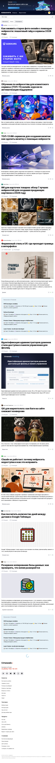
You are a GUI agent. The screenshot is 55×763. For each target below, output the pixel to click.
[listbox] (7, 17)
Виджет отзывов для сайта (8, 731)
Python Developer (9, 312)
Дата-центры (5, 743)
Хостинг (3, 719)
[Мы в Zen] (21, 673)
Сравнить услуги (5, 683)
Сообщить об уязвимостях (8, 748)
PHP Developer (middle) (11, 303)
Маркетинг (5, 449)
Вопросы (14, 12)
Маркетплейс (22, 12)
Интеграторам (5, 707)
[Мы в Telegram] (3, 673)
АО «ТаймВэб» (10, 755)
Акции (3, 698)
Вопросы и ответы (6, 690)
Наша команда (5, 741)
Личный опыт (5, 235)
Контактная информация (7, 738)
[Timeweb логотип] (27, 663)
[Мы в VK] (7, 673)
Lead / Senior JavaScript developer (14, 329)
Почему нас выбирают (7, 685)
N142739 (34, 756)
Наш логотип (4, 710)
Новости (4, 398)
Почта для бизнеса (6, 724)
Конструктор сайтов (6, 681)
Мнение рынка (6, 75)
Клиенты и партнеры (6, 688)
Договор (4, 693)
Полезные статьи (6, 746)
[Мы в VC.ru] (18, 673)
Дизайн (4, 292)
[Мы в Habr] (14, 673)
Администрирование (7, 609)
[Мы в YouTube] (10, 673)
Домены (3, 726)
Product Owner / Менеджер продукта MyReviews (18, 320)
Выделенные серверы (7, 729)
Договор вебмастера (7, 712)
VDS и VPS (4, 722)
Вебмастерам (5, 705)
